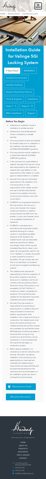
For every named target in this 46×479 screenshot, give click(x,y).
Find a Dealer (23, 455)
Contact (23, 458)
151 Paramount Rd (21, 463)
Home (23, 442)
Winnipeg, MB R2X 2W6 (23, 465)
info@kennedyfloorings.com (24, 473)
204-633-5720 (19, 468)
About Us (23, 445)
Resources (23, 452)
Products (23, 449)
